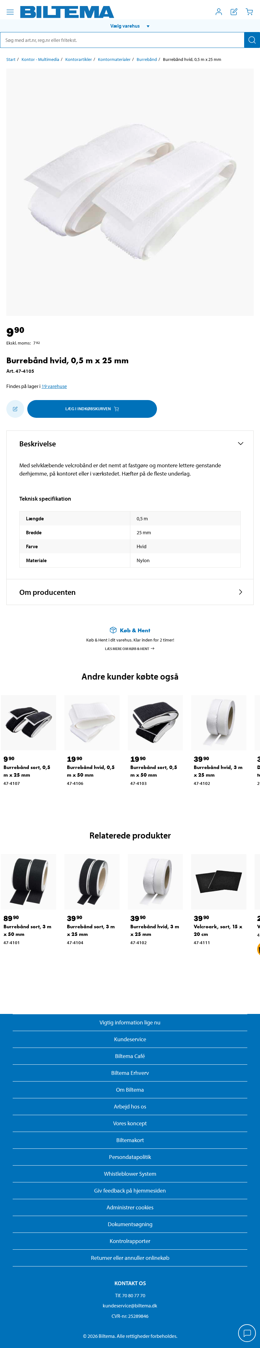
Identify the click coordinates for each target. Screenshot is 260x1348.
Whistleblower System (130, 1173)
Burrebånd (147, 59)
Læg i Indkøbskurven (88, 408)
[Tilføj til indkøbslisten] (15, 409)
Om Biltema (130, 1089)
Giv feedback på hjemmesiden (130, 1190)
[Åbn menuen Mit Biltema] (218, 11)
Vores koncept (130, 1123)
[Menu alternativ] (10, 12)
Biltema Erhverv (130, 1072)
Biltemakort (130, 1140)
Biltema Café (130, 1056)
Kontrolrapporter (130, 1241)
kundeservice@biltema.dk (130, 1305)
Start (11, 59)
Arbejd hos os (130, 1106)
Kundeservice (130, 1039)
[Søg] (252, 40)
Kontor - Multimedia (40, 59)
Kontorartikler (78, 59)
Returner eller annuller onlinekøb (130, 1257)
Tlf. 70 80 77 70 (130, 1295)
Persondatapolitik (130, 1157)
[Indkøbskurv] (249, 11)
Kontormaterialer (114, 59)
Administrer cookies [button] (130, 1207)
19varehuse (54, 386)
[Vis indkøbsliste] (234, 11)
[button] (130, 25)
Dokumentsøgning (130, 1224)
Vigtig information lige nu (130, 1022)
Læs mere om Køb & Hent (127, 648)
